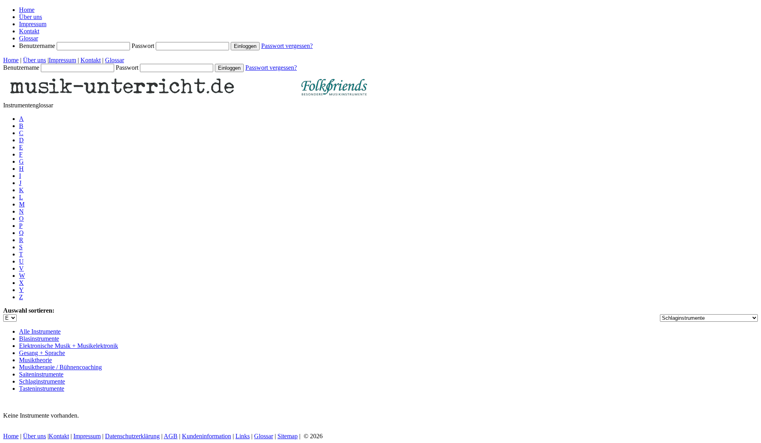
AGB (171, 436)
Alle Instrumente (40, 331)
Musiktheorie (35, 360)
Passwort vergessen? (287, 45)
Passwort (144, 45)
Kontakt (29, 31)
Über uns (30, 16)
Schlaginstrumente (42, 381)
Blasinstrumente (39, 338)
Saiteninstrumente (41, 374)
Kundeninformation (206, 436)
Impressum (32, 24)
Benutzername (38, 45)
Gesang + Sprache (42, 352)
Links (242, 436)
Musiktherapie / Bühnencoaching (60, 367)
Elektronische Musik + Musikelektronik (68, 345)
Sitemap (287, 436)
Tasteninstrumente (41, 388)
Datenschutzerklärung (132, 436)
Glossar (28, 38)
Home (26, 9)
